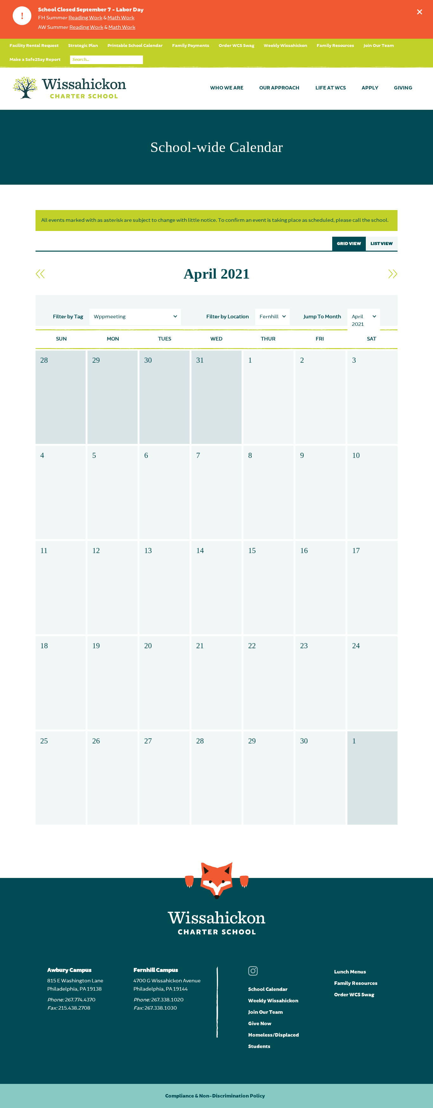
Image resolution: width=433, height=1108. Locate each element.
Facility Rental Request (34, 45)
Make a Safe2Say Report (35, 59)
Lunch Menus (350, 971)
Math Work (120, 18)
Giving (403, 88)
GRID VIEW (349, 243)
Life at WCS (330, 88)
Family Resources (335, 45)
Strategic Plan (83, 45)
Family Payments (190, 45)
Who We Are (226, 88)
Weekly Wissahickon (285, 45)
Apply (370, 88)
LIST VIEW (382, 243)
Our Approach (279, 88)
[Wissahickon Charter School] (69, 88)
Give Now (259, 1023)
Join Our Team (379, 45)
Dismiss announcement (419, 11)
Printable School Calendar (135, 45)
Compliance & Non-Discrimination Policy (215, 1095)
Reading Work (85, 18)
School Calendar (268, 989)
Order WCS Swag (236, 45)
